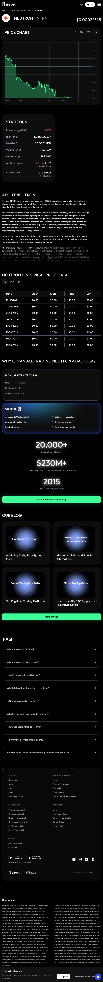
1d (74, 32)
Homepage (13, 780)
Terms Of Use (58, 822)
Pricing (11, 788)
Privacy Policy (58, 826)
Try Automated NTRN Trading (51, 499)
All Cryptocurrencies (21, 10)
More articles (51, 616)
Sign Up (90, 4)
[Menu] (99, 4)
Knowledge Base (60, 814)
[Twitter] (74, 859)
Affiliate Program (15, 796)
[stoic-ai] (14, 872)
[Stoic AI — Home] (9, 4)
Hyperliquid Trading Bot (18, 818)
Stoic (4, 10)
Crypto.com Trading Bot (18, 822)
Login (81, 4)
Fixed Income (58, 792)
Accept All (63, 976)
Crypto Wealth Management (65, 796)
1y (96, 32)
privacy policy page (35, 975)
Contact (11, 792)
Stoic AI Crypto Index (61, 784)
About (11, 784)
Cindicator (12, 847)
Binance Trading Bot (16, 810)
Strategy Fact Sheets (62, 818)
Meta (55, 780)
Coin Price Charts (15, 843)
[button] (51, 649)
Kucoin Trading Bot (16, 830)
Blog (55, 810)
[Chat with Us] (98, 977)
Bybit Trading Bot (15, 826)
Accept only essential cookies (86, 976)
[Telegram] (80, 859)
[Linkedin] (93, 859)
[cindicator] (30, 872)
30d (89, 32)
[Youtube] (86, 859)
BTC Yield (57, 788)
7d (81, 32)
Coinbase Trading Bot (17, 814)
